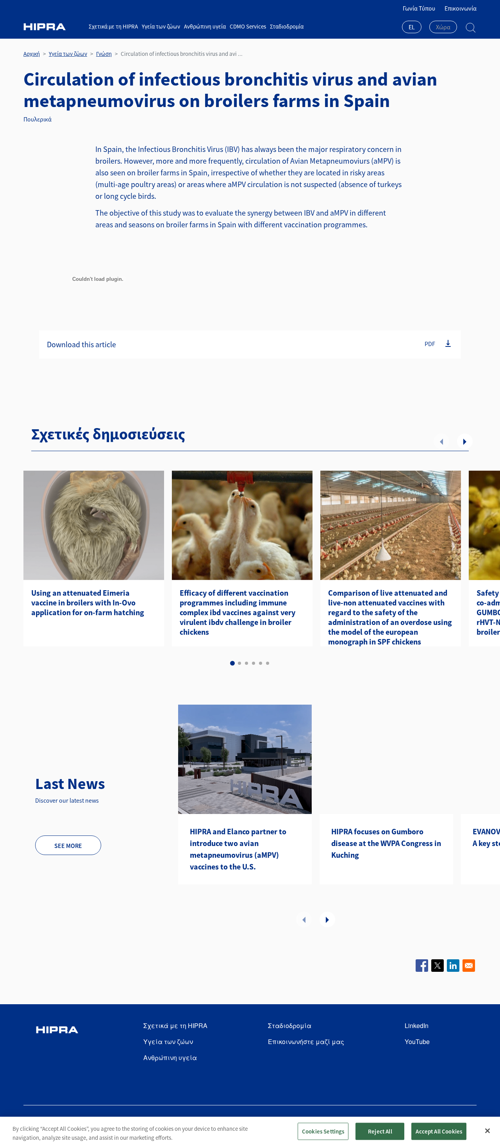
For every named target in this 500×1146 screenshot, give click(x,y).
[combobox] (411, 28)
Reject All (380, 1131)
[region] (250, 1131)
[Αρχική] (53, 27)
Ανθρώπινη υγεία (205, 26)
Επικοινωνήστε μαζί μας (306, 1041)
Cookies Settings (323, 1131)
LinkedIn (417, 1025)
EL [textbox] (412, 27)
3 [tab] (246, 663)
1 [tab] (232, 663)
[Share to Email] (468, 965)
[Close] (487, 1130)
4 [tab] (253, 663)
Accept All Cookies (439, 1131)
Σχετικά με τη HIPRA (113, 26)
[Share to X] (437, 965)
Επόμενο (465, 441)
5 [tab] (260, 663)
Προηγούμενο (441, 441)
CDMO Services (248, 26)
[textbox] (443, 27)
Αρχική (31, 53)
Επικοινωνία (461, 8)
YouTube (417, 1041)
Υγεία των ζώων (161, 26)
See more (68, 846)
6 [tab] (267, 663)
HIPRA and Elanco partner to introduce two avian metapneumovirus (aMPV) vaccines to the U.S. (238, 848)
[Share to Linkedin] (453, 965)
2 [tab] (239, 663)
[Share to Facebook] (422, 965)
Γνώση (104, 53)
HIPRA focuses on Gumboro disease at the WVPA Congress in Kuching (386, 843)
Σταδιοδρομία (287, 26)
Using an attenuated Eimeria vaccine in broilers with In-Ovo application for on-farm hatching (87, 602)
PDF (430, 344)
